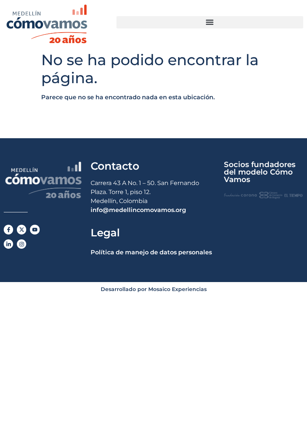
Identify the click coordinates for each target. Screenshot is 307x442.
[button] (209, 22)
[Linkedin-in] (8, 244)
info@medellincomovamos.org (138, 210)
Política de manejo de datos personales (151, 252)
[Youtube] (34, 229)
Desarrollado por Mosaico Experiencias (154, 289)
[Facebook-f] (8, 229)
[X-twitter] (21, 229)
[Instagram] (21, 244)
